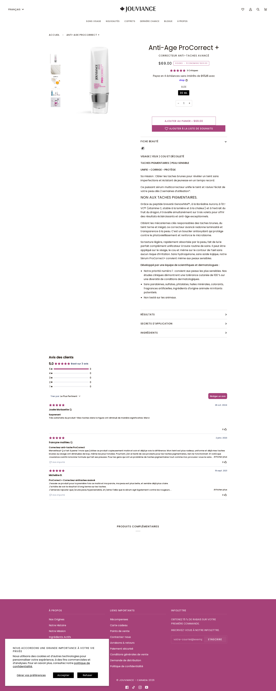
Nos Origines (56, 619)
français (14, 9)
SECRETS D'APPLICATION (156, 323)
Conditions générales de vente (129, 654)
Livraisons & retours (122, 643)
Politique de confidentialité (126, 666)
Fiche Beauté (149, 141)
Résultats (148, 314)
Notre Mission (57, 631)
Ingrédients (149, 332)
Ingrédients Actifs (60, 637)
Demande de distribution (125, 660)
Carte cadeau (118, 625)
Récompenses (119, 619)
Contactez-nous (120, 637)
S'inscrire (215, 639)
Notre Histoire (57, 625)
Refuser (87, 675)
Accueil (54, 34)
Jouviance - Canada (133, 680)
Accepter (63, 675)
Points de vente (120, 631)
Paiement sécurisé (121, 649)
